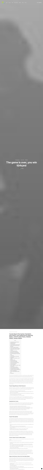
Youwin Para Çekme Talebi (13, 363)
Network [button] (20, 2)
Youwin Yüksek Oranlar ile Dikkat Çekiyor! (15, 344)
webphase (22, 168)
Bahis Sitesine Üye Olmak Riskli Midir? (14, 352)
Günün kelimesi (12, 357)
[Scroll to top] (41, 468)
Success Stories (16, 2)
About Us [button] (10, 2)
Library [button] (23, 2)
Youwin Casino (12, 355)
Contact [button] (25, 2)
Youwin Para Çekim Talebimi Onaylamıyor (15, 348)
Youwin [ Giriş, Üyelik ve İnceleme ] (14, 347)
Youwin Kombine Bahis (13, 364)
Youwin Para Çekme (12, 343)
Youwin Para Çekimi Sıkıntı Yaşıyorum (14, 362)
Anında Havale (12, 373)
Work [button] (12, 2)
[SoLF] (3, 2)
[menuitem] (7, 2)
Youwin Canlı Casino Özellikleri (13, 361)
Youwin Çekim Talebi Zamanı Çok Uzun (14, 368)
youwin (25, 399)
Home (6, 2)
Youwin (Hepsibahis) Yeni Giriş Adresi (14, 356)
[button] (37, 2)
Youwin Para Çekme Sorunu (13, 360)
